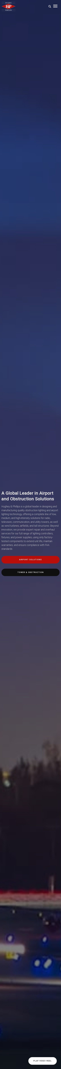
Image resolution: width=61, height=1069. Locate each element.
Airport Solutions (30, 559)
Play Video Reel (42, 1061)
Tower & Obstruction (30, 572)
